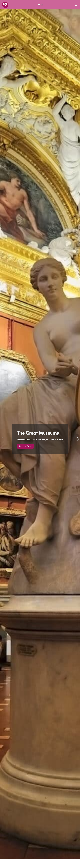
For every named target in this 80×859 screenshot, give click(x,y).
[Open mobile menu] (76, 5)
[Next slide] (78, 439)
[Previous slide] (2, 439)
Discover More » (17, 448)
